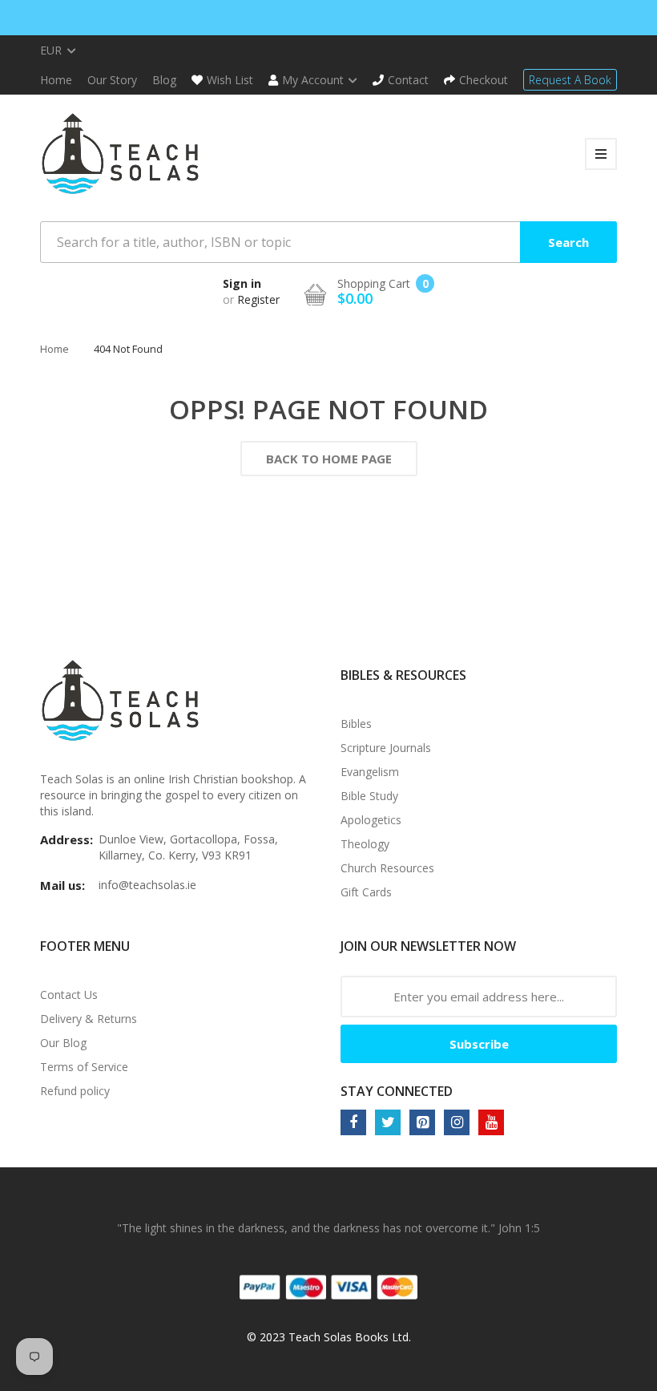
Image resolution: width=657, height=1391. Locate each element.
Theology (365, 843)
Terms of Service (84, 1066)
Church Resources (387, 867)
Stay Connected (397, 1091)
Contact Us (69, 994)
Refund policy (75, 1090)
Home (54, 349)
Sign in (242, 283)
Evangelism (370, 771)
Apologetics (371, 819)
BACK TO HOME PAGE (329, 459)
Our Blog (63, 1042)
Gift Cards (366, 892)
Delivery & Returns (88, 1018)
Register (258, 299)
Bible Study (369, 795)
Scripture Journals (386, 747)
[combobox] (328, 242)
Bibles (356, 723)
